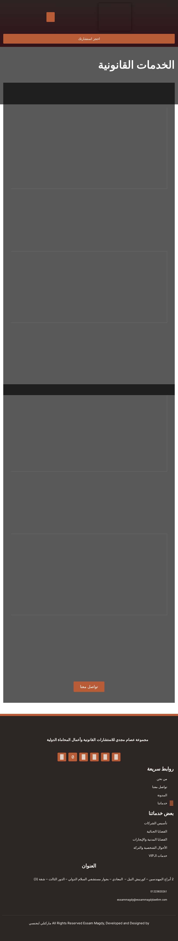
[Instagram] (62, 757)
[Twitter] (83, 757)
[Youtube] (105, 757)
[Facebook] (116, 757)
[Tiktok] (72, 757)
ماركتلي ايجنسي (40, 923)
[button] (50, 17)
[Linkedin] (94, 757)
